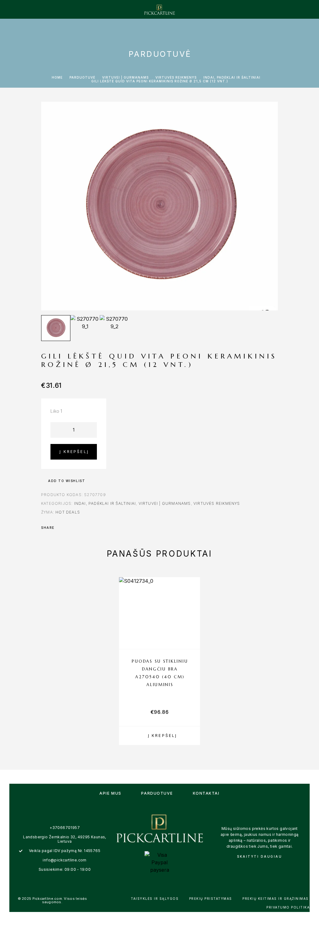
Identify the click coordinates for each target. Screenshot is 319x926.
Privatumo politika (288, 907)
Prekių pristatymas (210, 898)
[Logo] (160, 9)
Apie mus (110, 793)
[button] (159, 735)
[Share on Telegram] (93, 527)
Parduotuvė (82, 77)
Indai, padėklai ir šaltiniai (231, 77)
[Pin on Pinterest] (77, 527)
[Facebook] (252, 867)
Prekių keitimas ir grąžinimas (275, 898)
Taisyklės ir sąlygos (155, 898)
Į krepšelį (74, 451)
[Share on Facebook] (61, 527)
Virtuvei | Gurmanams (125, 77)
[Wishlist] (300, 9)
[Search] (280, 9)
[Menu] (15, 9)
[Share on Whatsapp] (85, 527)
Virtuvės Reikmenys (176, 77)
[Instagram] (266, 867)
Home (57, 77)
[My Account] (290, 9)
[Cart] (309, 9)
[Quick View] (192, 629)
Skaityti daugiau (259, 856)
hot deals (67, 512)
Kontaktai (206, 793)
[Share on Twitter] (69, 527)
